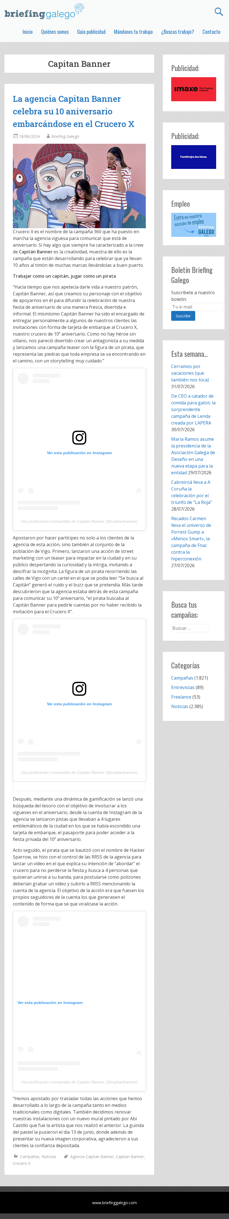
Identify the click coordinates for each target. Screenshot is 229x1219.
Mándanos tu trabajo (133, 31)
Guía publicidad (91, 31)
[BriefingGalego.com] (44, 11)
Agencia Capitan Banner (92, 1156)
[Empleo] (193, 225)
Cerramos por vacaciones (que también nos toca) (190, 373)
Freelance (181, 697)
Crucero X (21, 1163)
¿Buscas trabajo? (177, 31)
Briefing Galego (65, 136)
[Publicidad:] (193, 99)
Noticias (49, 1156)
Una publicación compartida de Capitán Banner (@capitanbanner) (79, 521)
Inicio (28, 31)
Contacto (211, 31)
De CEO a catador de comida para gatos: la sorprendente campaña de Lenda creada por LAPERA (193, 409)
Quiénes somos (55, 31)
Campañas (29, 1156)
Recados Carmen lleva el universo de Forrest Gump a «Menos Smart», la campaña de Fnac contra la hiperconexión (191, 538)
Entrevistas (183, 687)
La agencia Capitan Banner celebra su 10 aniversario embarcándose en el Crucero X (74, 111)
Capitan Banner (130, 1156)
